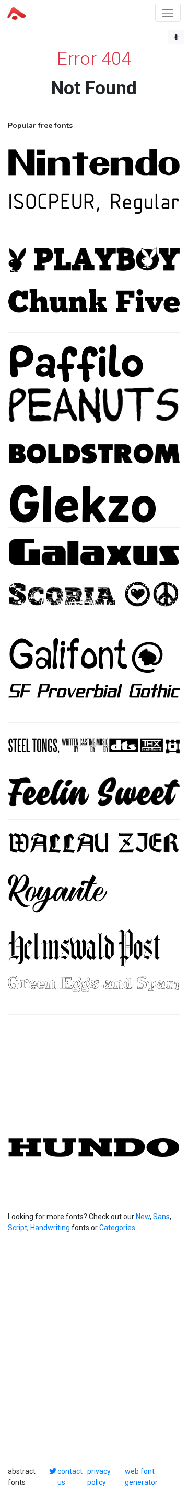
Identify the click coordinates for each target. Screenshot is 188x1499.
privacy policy (99, 1476)
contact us (70, 1476)
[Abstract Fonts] (16, 12)
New (143, 1216)
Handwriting (50, 1227)
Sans (161, 1216)
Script (17, 1227)
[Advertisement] (94, 1075)
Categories (117, 1227)
